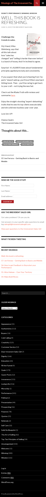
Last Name (5, 191)
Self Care (5, 425)
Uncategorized (7, 444)
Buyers (4, 333)
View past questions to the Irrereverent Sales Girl (21, 229)
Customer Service (8, 347)
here (13, 95)
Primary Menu (43, 3)
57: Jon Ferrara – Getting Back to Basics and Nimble (20, 158)
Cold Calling (6, 338)
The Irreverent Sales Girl (22, 27)
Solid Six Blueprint (8, 430)
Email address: (7, 196)
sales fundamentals (25, 141)
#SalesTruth (8, 141)
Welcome (5, 448)
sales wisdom (27, 144)
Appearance (6, 324)
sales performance (10, 144)
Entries (6, 473)
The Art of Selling (8, 435)
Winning (25, 13)
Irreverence (6, 379)
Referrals (5, 421)
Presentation (6, 402)
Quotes (4, 416)
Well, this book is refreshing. (12, 256)
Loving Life (5, 384)
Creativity (5, 342)
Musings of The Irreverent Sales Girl (17, 3)
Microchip (5, 388)
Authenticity (6, 329)
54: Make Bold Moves (9, 277)
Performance (15, 13)
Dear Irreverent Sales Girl (11, 352)
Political (4, 398)
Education (5, 361)
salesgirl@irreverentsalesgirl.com (17, 224)
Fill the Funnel (6, 365)
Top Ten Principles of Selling (12, 439)
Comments (7, 478)
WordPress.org (7, 482)
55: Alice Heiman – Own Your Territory (16, 272)
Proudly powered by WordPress (12, 494)
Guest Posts (6, 375)
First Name (5, 185)
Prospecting (6, 407)
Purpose (4, 412)
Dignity (4, 13)
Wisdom (33, 13)
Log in (3, 468)
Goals (3, 370)
